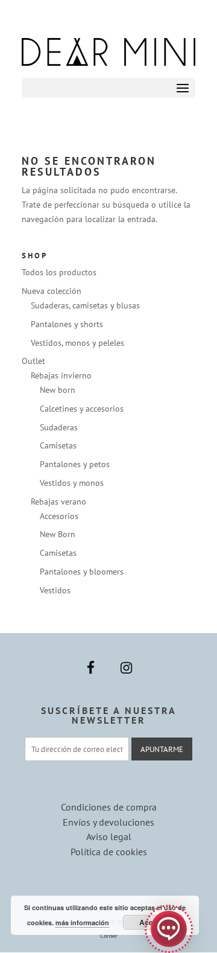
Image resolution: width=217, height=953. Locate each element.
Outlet (33, 360)
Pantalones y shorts (67, 324)
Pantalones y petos (75, 464)
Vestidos (55, 590)
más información (82, 922)
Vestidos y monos (72, 482)
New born (57, 389)
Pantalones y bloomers (82, 571)
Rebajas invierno (61, 375)
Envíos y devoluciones (108, 822)
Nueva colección (51, 290)
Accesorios (59, 516)
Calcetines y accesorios (82, 408)
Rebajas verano (58, 501)
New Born (57, 534)
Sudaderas (59, 427)
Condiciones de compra (109, 807)
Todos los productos (59, 272)
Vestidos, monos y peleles (77, 342)
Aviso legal (108, 836)
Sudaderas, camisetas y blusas (85, 305)
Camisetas (58, 445)
